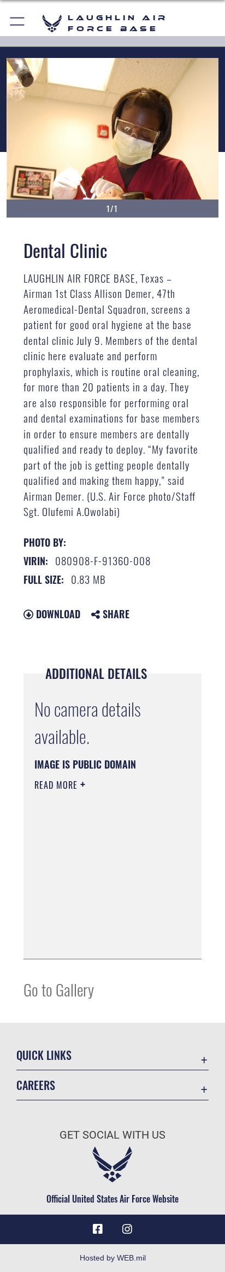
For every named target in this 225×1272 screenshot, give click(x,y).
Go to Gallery (58, 989)
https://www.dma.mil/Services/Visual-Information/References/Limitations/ (100, 938)
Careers (35, 1085)
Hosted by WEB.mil (113, 1257)
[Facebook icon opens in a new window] (98, 1229)
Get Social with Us (112, 1135)
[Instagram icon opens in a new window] (127, 1229)
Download (56, 614)
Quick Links (44, 1055)
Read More (57, 785)
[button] (17, 23)
